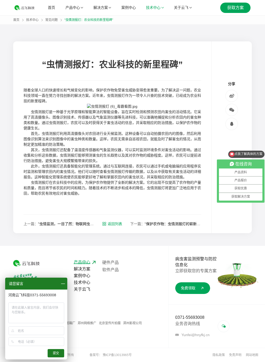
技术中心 (153, 7)
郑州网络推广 (87, 323)
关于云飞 (181, 7)
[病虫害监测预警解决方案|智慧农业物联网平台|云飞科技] (24, 7)
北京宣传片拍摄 (110, 323)
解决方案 (100, 7)
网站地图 (252, 355)
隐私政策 (218, 355)
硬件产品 (110, 262)
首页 (51, 7)
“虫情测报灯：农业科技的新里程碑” (88, 20)
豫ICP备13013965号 (117, 355)
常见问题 (51, 20)
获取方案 (235, 7)
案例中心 (128, 7)
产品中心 (72, 7)
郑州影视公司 (132, 323)
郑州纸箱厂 (67, 323)
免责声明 (235, 355)
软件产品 (110, 270)
